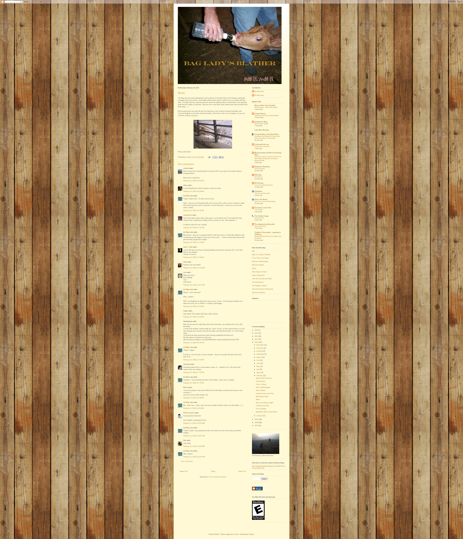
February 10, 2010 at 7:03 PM (193, 360)
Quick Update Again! (263, 387)
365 (253, 251)
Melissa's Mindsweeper (260, 261)
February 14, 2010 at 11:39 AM (194, 446)
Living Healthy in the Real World (267, 134)
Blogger (251, 534)
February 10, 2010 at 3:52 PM (193, 306)
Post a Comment (187, 461)
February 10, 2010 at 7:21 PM (193, 372)
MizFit (185, 387)
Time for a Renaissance (262, 193)
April (258, 369)
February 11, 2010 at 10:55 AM (194, 423)
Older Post (242, 471)
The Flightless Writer (259, 286)
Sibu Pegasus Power (259, 272)
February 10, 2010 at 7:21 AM (193, 227)
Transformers (260, 381)
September (260, 354)
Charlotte (186, 364)
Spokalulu (258, 191)
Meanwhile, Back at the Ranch (266, 412)
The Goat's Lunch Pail (263, 208)
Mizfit (254, 268)
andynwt (236, 534)
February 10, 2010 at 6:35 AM (193, 210)
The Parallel (258, 210)
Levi (184, 272)
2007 (256, 425)
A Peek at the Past (262, 406)
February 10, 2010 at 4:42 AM (193, 181)
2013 (256, 333)
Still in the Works (261, 199)
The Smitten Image (262, 216)
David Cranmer (188, 413)
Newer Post (184, 471)
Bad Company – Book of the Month (266, 107)
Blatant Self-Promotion (264, 378)
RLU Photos (259, 183)
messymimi (187, 215)
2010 (256, 342)
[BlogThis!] (215, 157)
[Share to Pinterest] (222, 157)
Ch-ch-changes (261, 409)
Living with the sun (262, 144)
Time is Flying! (261, 384)
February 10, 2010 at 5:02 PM (193, 317)
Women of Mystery (258, 292)
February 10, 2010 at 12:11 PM (194, 285)
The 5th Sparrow (257, 282)
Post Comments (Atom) (217, 477)
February (259, 375)
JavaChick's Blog (261, 122)
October (259, 351)
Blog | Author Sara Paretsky (265, 105)
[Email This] (213, 157)
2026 (256, 330)
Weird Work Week (262, 396)
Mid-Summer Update (261, 124)
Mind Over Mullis (258, 265)
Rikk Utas (258, 175)
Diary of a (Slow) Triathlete (261, 254)
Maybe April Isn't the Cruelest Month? (267, 115)
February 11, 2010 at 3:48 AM (193, 398)
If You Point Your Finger (260, 258)
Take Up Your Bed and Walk (262, 279)
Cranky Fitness (260, 113)
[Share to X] (218, 157)
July (258, 360)
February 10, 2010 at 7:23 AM (193, 242)
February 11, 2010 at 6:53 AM (193, 408)
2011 (256, 339)
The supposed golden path (265, 224)
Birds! (258, 399)
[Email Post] (209, 157)
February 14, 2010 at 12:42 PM (194, 457)
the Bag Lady (188, 196)
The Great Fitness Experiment (262, 289)
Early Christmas (260, 169)
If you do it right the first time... (264, 185)
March (258, 372)
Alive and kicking (260, 226)
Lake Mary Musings (262, 130)
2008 (256, 422)
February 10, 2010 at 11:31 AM (194, 268)
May (258, 366)
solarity (186, 168)
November (260, 348)
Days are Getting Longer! (264, 403)
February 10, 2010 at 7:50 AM (193, 257)
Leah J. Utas (187, 247)
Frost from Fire (259, 218)
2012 (256, 336)
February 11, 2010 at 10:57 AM (194, 436)
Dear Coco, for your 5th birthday (265, 201)
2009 (256, 419)
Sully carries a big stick (262, 146)
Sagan (185, 311)
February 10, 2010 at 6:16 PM (193, 343)
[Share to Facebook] (220, 157)
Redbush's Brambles (262, 167)
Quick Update (260, 390)
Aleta (185, 262)
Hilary (185, 185)
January (259, 416)
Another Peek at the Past (265, 393)
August (259, 357)
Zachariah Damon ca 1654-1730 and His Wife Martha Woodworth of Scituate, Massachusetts (268, 158)
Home (213, 471)
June (258, 363)
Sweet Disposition (258, 275)
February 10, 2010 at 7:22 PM (193, 383)
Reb (184, 440)
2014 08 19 (258, 177)
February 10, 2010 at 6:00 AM (193, 191)
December (260, 345)
